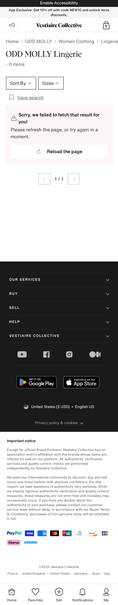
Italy (107, 573)
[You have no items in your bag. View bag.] (106, 25)
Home (12, 41)
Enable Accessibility (59, 3)
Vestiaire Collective (34, 335)
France (12, 573)
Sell (14, 307)
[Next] (73, 179)
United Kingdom (34, 573)
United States (60, 573)
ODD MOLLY (38, 41)
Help (14, 321)
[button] (106, 25)
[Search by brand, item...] (12, 25)
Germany (81, 573)
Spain (96, 573)
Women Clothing (77, 41)
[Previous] (44, 179)
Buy (13, 293)
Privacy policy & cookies (56, 423)
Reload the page (64, 151)
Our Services (25, 279)
